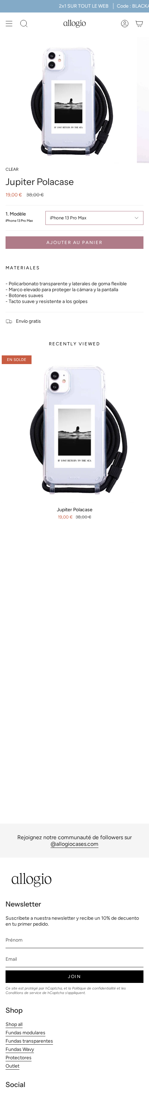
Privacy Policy (88, 1053)
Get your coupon (74, 1020)
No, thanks (74, 1078)
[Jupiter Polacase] (74, 428)
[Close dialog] (121, 939)
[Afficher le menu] (9, 24)
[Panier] (139, 24)
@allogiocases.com (74, 844)
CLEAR (12, 169)
